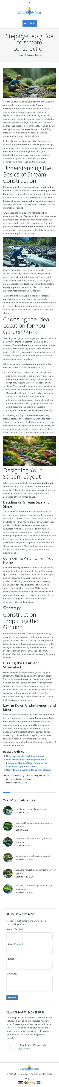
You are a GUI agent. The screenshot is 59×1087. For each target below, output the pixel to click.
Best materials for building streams (25, 756)
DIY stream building (15, 776)
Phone (10, 959)
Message (11, 973)
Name (14, 929)
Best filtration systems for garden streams (28, 770)
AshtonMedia (46, 1074)
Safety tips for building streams (31, 809)
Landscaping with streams (38, 776)
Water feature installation (16, 783)
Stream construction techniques (19, 779)
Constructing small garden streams (33, 856)
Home (20, 55)
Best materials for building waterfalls (26, 759)
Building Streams (34, 55)
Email (14, 944)
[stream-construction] (29, 83)
